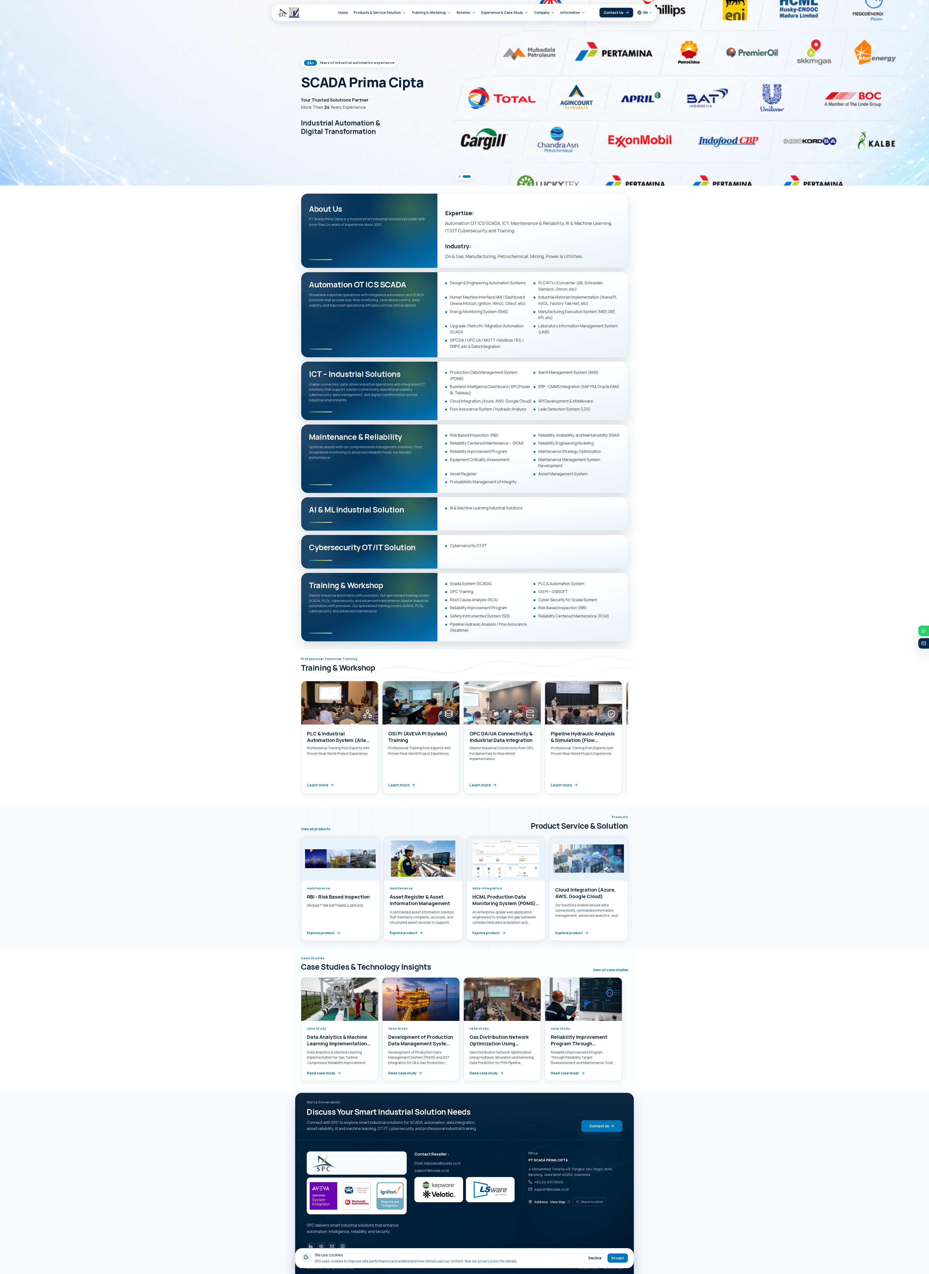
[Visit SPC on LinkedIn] (311, 1246)
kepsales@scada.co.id (442, 1163)
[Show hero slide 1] (459, 176)
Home (343, 12)
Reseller (464, 12)
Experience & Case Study (502, 12)
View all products (315, 829)
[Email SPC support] (332, 1246)
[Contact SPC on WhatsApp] (923, 630)
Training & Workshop (429, 12)
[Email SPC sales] (923, 643)
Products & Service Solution (377, 12)
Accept (617, 1258)
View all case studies (610, 970)
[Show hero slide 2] (467, 176)
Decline (594, 1258)
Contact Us (613, 12)
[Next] (629, 739)
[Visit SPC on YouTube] (321, 1246)
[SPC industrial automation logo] (323, 1163)
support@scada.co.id (431, 1170)
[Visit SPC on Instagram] (342, 1246)
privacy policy (488, 1261)
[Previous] (300, 739)
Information (570, 12)
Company (542, 12)
